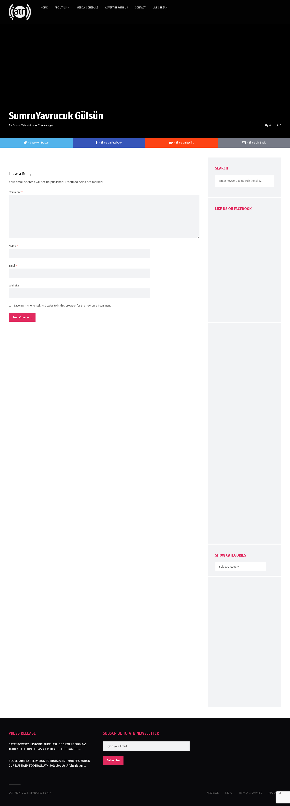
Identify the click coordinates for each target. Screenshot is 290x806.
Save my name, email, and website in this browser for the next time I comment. (62, 305)
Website (14, 285)
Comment (15, 192)
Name (13, 245)
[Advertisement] (244, 434)
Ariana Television (23, 125)
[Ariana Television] (20, 12)
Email (13, 265)
